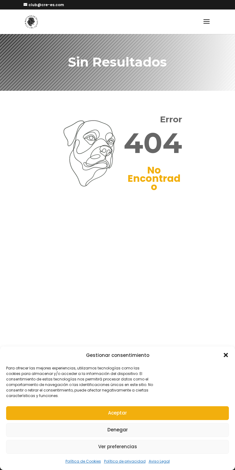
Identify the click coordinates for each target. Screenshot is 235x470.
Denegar (117, 429)
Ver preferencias (117, 446)
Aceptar (117, 413)
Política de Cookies (83, 461)
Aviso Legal (159, 461)
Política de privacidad (125, 461)
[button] (226, 355)
